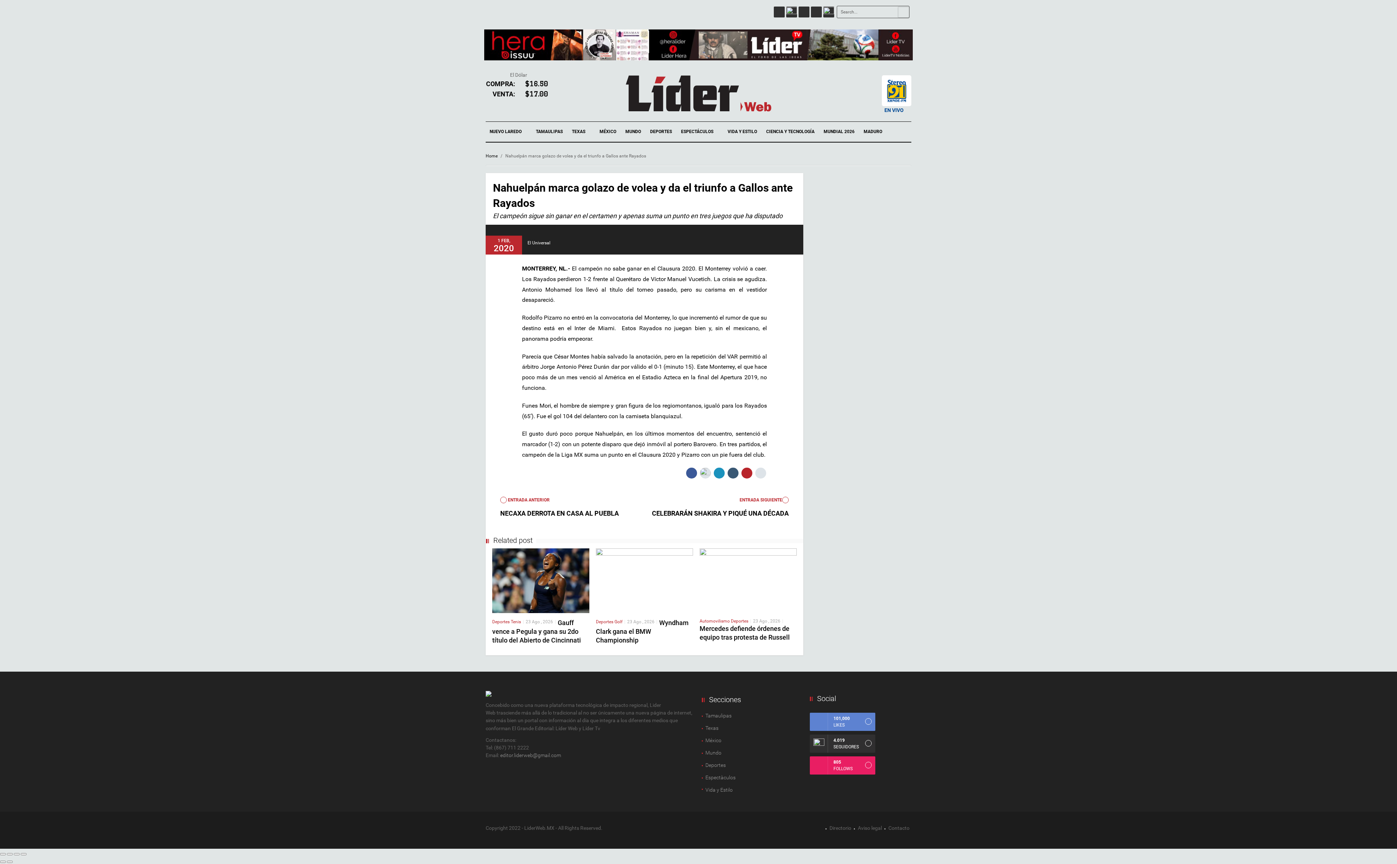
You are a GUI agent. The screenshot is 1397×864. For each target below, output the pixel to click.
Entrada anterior (528, 500)
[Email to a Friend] (760, 473)
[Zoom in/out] (24, 854)
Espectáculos (698, 131)
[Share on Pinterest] (746, 473)
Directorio (840, 828)
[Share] (10, 854)
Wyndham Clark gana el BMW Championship (642, 631)
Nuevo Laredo (506, 131)
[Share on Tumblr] (733, 473)
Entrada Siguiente (761, 500)
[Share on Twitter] (705, 473)
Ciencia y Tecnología (790, 131)
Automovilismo (715, 621)
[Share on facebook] (691, 473)
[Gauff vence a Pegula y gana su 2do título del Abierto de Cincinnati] (540, 580)
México (608, 131)
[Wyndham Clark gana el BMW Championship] (644, 580)
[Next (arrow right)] (10, 862)
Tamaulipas (549, 131)
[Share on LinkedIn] (719, 473)
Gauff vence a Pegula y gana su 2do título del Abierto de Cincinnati (536, 631)
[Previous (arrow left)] (3, 862)
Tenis (516, 621)
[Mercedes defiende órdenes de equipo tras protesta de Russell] (748, 580)
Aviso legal (870, 828)
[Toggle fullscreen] (17, 854)
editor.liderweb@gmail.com (530, 755)
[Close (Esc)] (3, 854)
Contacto (899, 828)
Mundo (633, 131)
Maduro (873, 131)
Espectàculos (720, 777)
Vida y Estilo (742, 131)
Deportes (661, 131)
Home (492, 156)
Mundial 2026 (839, 131)
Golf (618, 621)
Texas (579, 131)
